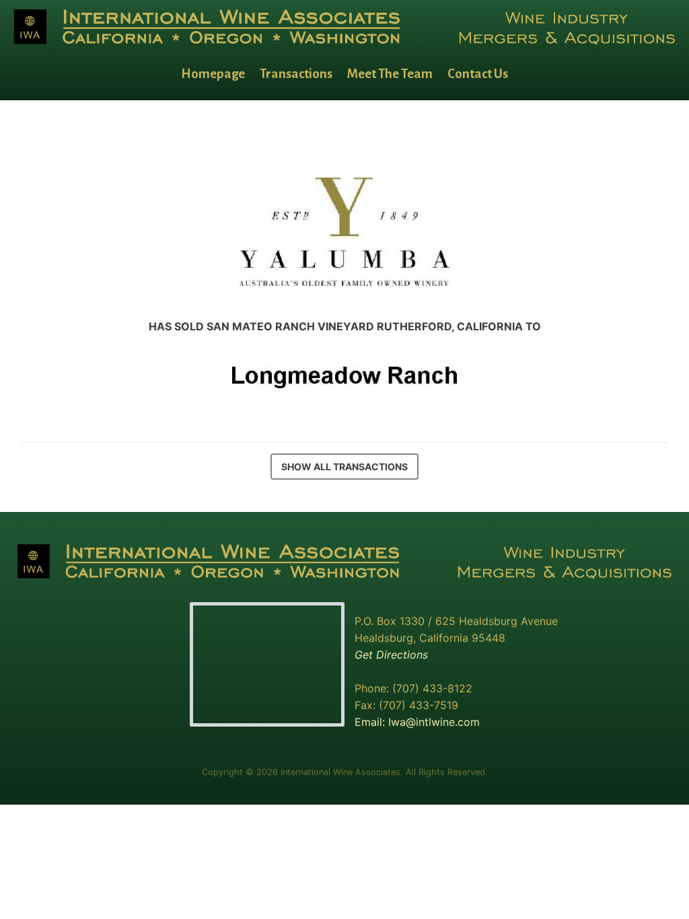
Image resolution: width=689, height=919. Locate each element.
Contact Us (477, 74)
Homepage (213, 74)
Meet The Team (390, 74)
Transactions (296, 74)
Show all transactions (344, 466)
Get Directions (391, 654)
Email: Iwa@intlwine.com (417, 722)
